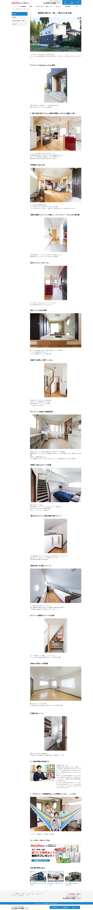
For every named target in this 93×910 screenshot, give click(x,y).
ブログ (76, 6)
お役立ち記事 (67, 6)
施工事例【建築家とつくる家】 (18, 20)
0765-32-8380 (51, 3)
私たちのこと (14, 895)
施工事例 (14, 17)
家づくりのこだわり (30, 893)
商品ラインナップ (40, 893)
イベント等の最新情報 (15, 893)
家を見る (23, 893)
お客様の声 (14, 24)
